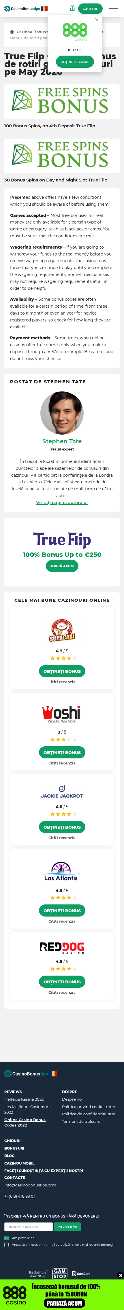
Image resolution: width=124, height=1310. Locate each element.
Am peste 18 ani (23, 1238)
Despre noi (72, 1099)
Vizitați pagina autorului (62, 502)
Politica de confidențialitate (88, 1114)
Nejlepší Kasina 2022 (24, 1099)
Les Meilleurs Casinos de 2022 (27, 1109)
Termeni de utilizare (81, 1121)
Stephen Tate (62, 441)
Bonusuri (14, 1148)
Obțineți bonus (75, 62)
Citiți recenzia (62, 681)
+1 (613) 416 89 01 (19, 1196)
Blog (9, 1156)
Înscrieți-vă (67, 1226)
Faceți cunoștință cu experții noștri (43, 1171)
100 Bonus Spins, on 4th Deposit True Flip (49, 125)
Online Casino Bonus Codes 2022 (25, 1122)
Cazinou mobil (19, 1163)
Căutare (90, 9)
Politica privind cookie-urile (88, 1106)
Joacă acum (62, 566)
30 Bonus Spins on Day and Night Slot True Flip (55, 180)
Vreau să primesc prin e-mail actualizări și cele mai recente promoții (63, 1245)
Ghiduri (12, 1141)
